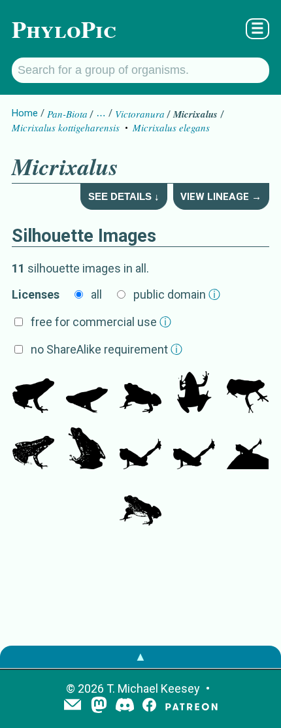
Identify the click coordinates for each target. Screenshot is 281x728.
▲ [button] (140, 656)
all (96, 294)
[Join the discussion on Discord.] (125, 706)
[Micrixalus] (87, 393)
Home (25, 113)
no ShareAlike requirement (106, 349)
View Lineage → (220, 197)
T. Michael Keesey (153, 688)
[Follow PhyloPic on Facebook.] (149, 706)
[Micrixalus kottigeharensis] (140, 449)
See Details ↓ (123, 196)
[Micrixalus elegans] (33, 393)
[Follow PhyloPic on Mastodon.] (99, 706)
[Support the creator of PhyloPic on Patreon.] (191, 706)
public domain (176, 294)
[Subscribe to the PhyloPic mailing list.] (72, 705)
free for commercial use (101, 322)
